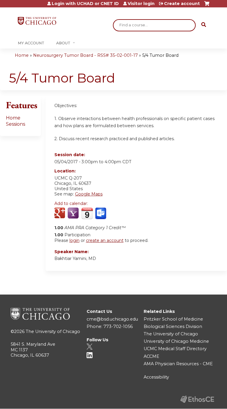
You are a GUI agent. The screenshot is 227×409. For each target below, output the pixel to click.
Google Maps (89, 194)
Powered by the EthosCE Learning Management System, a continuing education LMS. (197, 399)
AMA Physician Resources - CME (178, 363)
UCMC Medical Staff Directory (175, 348)
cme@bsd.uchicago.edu (112, 319)
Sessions (15, 124)
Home (22, 55)
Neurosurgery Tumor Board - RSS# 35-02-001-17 (85, 55)
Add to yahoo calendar (74, 213)
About (63, 43)
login (74, 240)
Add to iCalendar (87, 213)
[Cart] (206, 5)
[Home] (37, 20)
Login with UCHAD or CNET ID (85, 3)
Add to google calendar (60, 213)
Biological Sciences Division (173, 326)
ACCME (151, 356)
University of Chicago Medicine (176, 341)
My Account (31, 43)
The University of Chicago (53, 331)
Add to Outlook (101, 213)
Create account (182, 3)
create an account (105, 240)
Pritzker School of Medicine (173, 319)
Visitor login (141, 3)
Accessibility (156, 377)
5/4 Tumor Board (160, 55)
